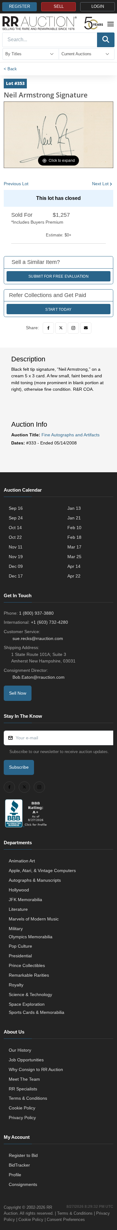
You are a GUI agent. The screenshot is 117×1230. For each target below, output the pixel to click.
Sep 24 (16, 517)
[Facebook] (48, 328)
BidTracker (19, 1165)
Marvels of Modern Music (34, 918)
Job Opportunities (26, 1059)
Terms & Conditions (28, 1098)
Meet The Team (24, 1079)
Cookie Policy (22, 1107)
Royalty (16, 984)
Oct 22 (15, 537)
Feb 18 (74, 537)
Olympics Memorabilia (30, 936)
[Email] (85, 328)
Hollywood (19, 889)
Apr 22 (73, 575)
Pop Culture (20, 946)
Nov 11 (15, 546)
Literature (18, 909)
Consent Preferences (66, 1219)
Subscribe (19, 767)
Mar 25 (74, 556)
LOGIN (97, 6)
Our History (20, 1050)
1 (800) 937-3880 (36, 613)
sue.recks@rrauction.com (37, 638)
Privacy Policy (22, 1117)
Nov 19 (16, 556)
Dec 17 (16, 575)
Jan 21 (74, 517)
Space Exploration (27, 1004)
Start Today (58, 309)
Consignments (23, 1184)
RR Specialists (23, 1088)
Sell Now (17, 693)
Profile (15, 1174)
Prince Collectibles (27, 965)
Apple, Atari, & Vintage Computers (42, 870)
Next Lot (100, 183)
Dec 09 (16, 566)
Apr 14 (73, 566)
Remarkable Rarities (29, 975)
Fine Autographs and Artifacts (70, 434)
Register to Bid (23, 1155)
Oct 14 (15, 527)
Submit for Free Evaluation (58, 276)
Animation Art (22, 860)
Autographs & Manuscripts (35, 880)
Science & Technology (30, 994)
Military (16, 928)
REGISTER (19, 6)
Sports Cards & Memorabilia (36, 1012)
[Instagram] (73, 328)
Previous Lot (16, 183)
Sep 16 (16, 508)
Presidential (20, 955)
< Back (10, 69)
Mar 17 (74, 546)
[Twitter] (60, 328)
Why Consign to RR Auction (36, 1069)
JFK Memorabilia (25, 899)
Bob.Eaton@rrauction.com (38, 677)
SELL (59, 6)
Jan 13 (74, 508)
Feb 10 (74, 527)
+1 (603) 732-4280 (49, 622)
